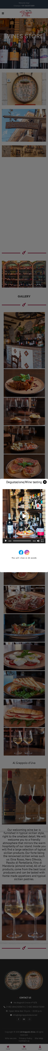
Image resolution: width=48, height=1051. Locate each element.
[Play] (6, 541)
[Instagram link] (27, 552)
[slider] (22, 540)
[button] (24, 516)
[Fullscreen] (42, 541)
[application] (24, 516)
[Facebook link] (21, 552)
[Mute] (38, 541)
